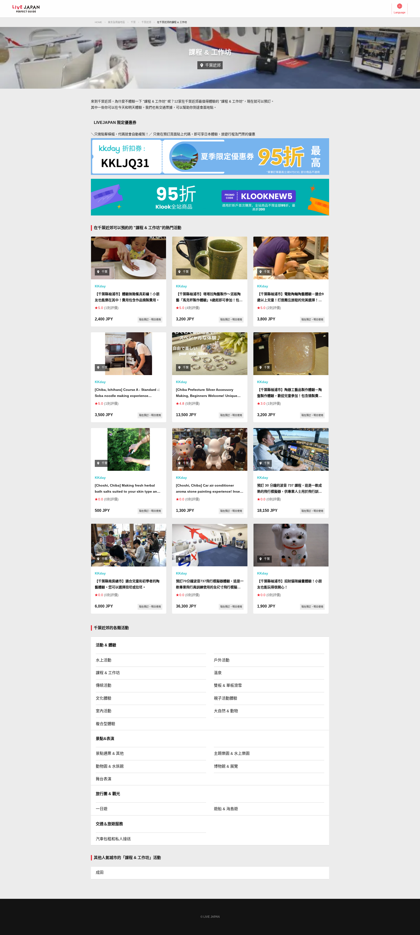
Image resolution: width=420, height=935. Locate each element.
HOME (98, 22)
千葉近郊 (146, 22)
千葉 (133, 22)
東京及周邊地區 (116, 22)
